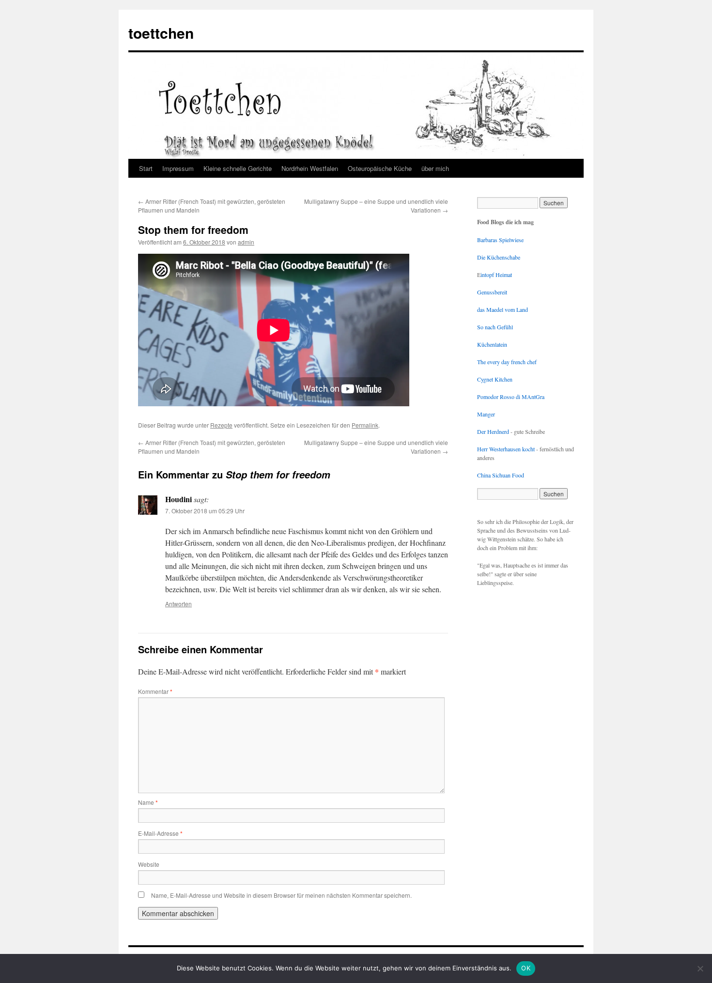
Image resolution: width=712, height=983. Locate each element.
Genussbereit (492, 292)
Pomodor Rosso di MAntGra (510, 396)
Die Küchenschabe (498, 257)
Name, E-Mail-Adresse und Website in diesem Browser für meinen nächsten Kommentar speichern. (281, 895)
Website (148, 864)
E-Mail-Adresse (160, 833)
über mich (435, 168)
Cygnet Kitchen (494, 379)
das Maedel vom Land (502, 309)
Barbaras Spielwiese (500, 240)
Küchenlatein (492, 344)
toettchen (161, 32)
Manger (486, 414)
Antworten (178, 603)
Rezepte (221, 425)
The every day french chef (507, 362)
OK (525, 968)
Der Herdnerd (493, 431)
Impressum (178, 168)
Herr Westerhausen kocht (506, 449)
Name (148, 802)
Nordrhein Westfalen (309, 168)
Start (146, 168)
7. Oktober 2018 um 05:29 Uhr (205, 511)
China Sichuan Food (500, 475)
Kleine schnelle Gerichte (237, 168)
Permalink (365, 425)
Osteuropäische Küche (380, 168)
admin (246, 242)
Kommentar (155, 691)
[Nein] (700, 968)
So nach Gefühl (495, 327)
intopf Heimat (496, 274)
